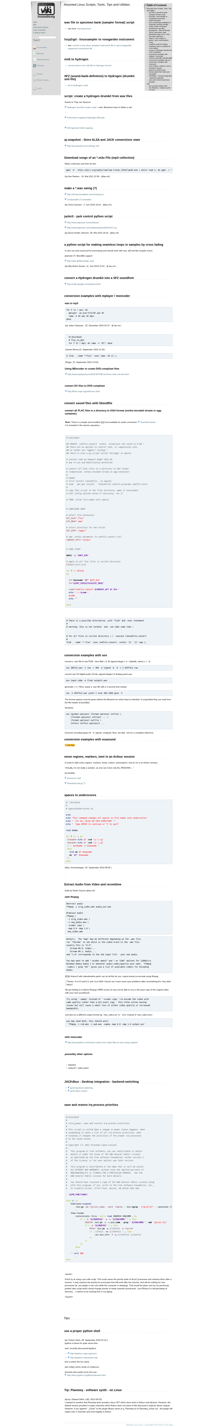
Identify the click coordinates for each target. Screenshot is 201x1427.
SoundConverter (148, 422)
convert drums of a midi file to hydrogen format (89, 65)
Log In (39, 88)
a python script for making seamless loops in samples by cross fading (159, 46)
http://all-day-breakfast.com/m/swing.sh (85, 194)
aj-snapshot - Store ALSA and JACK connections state (159, 31)
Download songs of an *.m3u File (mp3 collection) (159, 35)
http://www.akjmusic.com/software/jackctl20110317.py (92, 227)
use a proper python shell (158, 86)
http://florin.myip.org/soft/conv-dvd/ (84, 391)
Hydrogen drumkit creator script (82, 107)
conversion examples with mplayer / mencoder (158, 55)
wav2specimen (84, 28)
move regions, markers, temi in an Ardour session (160, 67)
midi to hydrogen (155, 20)
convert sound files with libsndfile (160, 58)
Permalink (40, 65)
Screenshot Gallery (40, 27)
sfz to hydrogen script (78, 85)
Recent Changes (43, 80)
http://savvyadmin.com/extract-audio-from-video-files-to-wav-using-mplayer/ (103, 1042)
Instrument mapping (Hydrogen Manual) (85, 117)
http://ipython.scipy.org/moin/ (83, 1353)
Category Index (39, 33)
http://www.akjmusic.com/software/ (83, 222)
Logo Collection (39, 30)
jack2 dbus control (78, 1091)
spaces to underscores (157, 70)
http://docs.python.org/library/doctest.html (86, 1375)
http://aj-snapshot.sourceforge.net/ (83, 146)
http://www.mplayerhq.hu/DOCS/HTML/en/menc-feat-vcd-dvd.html (98, 374)
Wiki (34, 25)
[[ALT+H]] (46, 18)
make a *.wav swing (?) (157, 38)
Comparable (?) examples (79, 199)
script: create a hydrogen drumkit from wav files (158, 27)
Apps (35, 22)
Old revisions (42, 47)
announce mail (74, 778)
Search (36, 40)
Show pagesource (43, 59)
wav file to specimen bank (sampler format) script (158, 13)
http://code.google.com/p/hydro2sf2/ (84, 284)
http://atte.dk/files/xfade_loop (80, 261)
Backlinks (40, 53)
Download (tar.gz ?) (76, 783)
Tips (148, 84)
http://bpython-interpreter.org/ (84, 1357)
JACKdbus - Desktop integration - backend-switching (160, 77)
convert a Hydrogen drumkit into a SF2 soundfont (160, 51)
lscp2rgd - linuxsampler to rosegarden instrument (158, 17)
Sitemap (40, 74)
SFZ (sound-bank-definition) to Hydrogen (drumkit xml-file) (160, 23)
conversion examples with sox (160, 60)
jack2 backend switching (81, 1088)
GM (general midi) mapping (80, 128)
